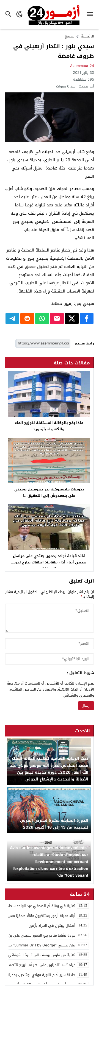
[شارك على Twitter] (71, 318)
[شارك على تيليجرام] (12, 318)
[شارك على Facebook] (86, 318)
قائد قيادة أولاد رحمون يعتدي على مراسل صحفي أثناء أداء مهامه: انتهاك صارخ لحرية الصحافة (49, 562)
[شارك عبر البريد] (56, 318)
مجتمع (69, 36)
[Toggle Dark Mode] (20, 14)
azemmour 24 (82, 65)
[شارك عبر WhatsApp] (42, 318)
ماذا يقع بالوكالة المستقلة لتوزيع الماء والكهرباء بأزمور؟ (49, 425)
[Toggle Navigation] (91, 14)
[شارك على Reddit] (27, 318)
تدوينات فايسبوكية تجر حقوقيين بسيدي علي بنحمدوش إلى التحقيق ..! (49, 492)
